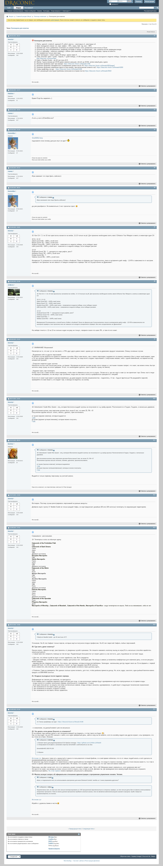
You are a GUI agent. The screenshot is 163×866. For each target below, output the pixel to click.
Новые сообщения (30, 11)
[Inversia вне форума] (14, 47)
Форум (18, 8)
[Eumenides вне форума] (13, 143)
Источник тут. (37, 758)
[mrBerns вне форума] (14, 292)
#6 (154, 187)
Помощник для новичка (20, 28)
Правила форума (54, 849)
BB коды (51, 837)
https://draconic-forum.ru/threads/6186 (69, 69)
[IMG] (50, 841)
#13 (154, 527)
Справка (39, 11)
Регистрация (149, 1)
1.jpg (33, 418)
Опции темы (150, 32)
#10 (154, 398)
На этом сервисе (54, 771)
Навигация (65, 11)
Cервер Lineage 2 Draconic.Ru (140, 856)
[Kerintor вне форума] (12, 453)
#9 (154, 339)
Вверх (153, 856)
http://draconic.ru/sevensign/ (46, 58)
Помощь (139, 1)
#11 (154, 440)
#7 (154, 227)
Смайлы (51, 839)
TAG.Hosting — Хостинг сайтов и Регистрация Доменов (82, 861)
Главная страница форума (15, 11)
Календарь (46, 11)
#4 (154, 129)
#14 (154, 624)
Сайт (9, 8)
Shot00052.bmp (37, 138)
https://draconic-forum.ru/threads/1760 (77, 64)
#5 (154, 167)
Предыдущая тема (75, 829)
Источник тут (36, 800)
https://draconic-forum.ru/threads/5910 (98, 71)
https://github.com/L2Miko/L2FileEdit (89, 743)
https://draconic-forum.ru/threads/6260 (110, 67)
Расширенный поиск (150, 11)
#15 (154, 709)
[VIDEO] (50, 843)
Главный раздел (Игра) (23, 16)
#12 (154, 495)
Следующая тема (88, 829)
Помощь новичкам (40, 16)
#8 (154, 281)
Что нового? (28, 8)
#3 (154, 109)
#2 (154, 90)
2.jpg (33, 421)
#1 (154, 35)
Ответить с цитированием (148, 86)
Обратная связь (125, 856)
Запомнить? (114, 4)
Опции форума (55, 11)
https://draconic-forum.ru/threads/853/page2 (99, 65)
